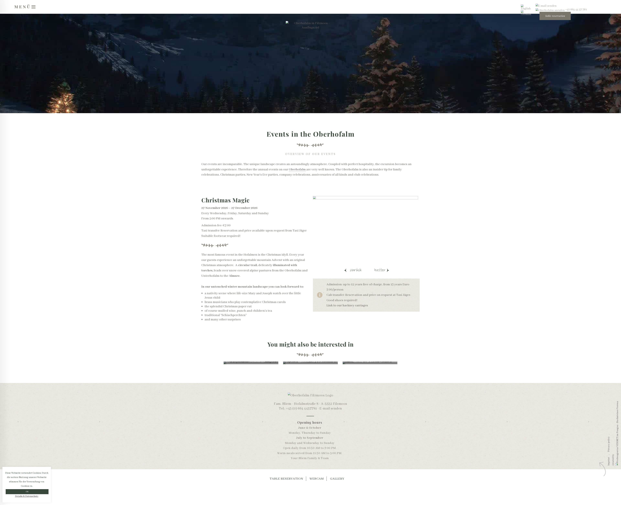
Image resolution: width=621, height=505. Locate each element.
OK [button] (27, 491)
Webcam (317, 479)
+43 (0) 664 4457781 (301, 408)
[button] (351, 269)
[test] (546, 6)
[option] (366, 230)
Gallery (337, 479)
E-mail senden (330, 408)
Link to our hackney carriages (347, 305)
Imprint (608, 461)
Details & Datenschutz (26, 496)
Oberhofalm (297, 169)
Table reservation (555, 15)
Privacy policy (608, 444)
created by (613, 459)
